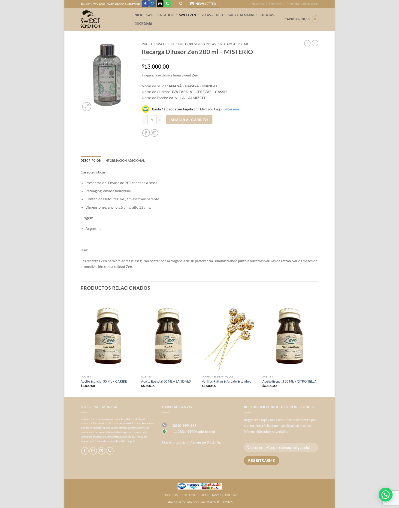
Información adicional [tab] (125, 160)
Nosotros (258, 4)
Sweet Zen (187, 15)
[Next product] (307, 43)
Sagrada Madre (241, 15)
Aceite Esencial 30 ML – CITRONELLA (289, 381)
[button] (203, 4)
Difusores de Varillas (197, 44)
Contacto (275, 4)
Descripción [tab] (91, 160)
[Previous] (80, 346)
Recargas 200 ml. (234, 44)
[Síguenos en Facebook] (145, 3)
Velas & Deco (212, 15)
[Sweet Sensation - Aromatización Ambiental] (104, 19)
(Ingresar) (143, 23)
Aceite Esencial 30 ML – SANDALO (166, 381)
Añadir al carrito (189, 120)
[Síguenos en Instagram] (152, 3)
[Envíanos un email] (160, 3)
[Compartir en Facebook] (146, 133)
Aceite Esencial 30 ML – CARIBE (104, 381)
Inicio (139, 15)
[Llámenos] (167, 3)
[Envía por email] (154, 133)
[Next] (318, 346)
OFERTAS (267, 15)
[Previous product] (315, 43)
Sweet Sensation (160, 15)
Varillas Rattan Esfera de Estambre (226, 381)
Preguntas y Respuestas (302, 4)
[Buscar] (181, 3)
